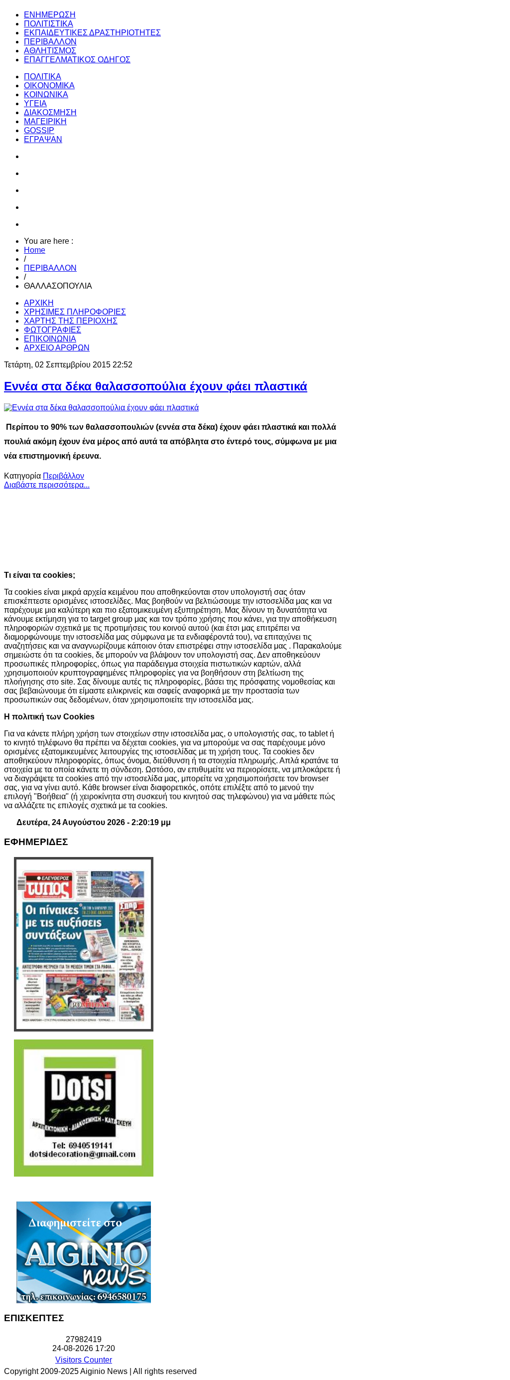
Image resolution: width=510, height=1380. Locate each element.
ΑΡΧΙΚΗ (39, 303)
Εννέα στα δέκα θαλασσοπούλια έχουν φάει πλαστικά (155, 386)
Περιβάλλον (63, 476)
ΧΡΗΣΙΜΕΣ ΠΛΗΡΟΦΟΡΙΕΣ (75, 312)
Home (34, 250)
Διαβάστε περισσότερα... (47, 485)
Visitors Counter (83, 1360)
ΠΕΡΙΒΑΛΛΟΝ (50, 268)
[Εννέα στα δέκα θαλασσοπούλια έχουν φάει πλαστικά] (101, 407)
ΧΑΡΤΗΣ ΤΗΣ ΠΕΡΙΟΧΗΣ (71, 321)
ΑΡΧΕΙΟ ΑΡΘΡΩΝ (57, 348)
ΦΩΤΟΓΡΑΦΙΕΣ (52, 330)
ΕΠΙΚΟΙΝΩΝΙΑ (50, 339)
